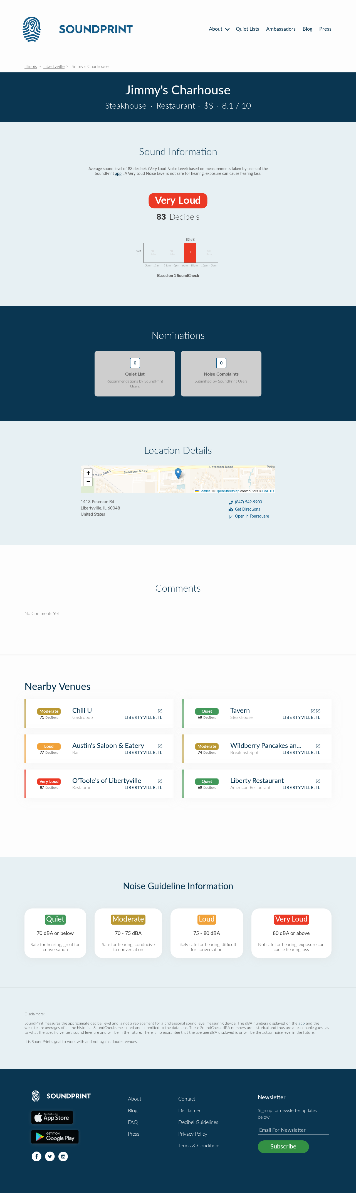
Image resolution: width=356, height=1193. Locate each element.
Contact (186, 1099)
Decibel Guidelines (198, 1122)
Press (325, 29)
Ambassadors (281, 29)
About (216, 29)
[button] (178, 473)
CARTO (268, 490)
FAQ (133, 1122)
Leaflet (204, 490)
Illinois (30, 66)
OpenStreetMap (227, 490)
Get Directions (247, 509)
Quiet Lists (247, 29)
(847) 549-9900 (248, 502)
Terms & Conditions (199, 1145)
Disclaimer (189, 1110)
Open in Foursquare (252, 516)
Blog (307, 29)
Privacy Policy (192, 1134)
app (118, 174)
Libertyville (54, 66)
